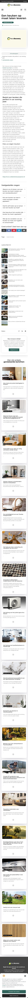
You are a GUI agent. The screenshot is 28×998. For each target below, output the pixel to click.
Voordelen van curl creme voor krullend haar (15, 280)
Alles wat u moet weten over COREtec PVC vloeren (11, 940)
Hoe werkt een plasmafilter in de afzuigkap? (13, 875)
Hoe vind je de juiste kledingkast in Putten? (13, 384)
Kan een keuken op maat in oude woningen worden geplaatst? (14, 199)
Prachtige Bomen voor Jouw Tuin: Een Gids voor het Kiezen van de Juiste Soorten (13, 843)
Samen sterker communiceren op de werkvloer (17, 301)
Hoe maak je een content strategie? (16, 290)
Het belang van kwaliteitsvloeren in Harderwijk (13, 646)
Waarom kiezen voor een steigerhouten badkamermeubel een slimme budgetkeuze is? (13, 417)
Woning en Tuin (8, 22)
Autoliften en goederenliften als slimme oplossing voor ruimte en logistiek (16, 260)
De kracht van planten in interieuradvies (10, 711)
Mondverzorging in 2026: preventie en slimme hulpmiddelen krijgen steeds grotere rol (17, 265)
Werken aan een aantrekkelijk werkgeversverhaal (15, 317)
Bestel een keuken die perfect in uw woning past (14, 57)
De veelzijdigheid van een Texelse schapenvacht (13, 515)
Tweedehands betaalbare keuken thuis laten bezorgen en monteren (16, 286)
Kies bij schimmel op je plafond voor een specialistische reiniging (14, 678)
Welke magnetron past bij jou (15, 274)
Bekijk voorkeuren (14, 995)
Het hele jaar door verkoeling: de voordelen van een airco (13, 547)
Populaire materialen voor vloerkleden (11, 809)
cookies (4, 985)
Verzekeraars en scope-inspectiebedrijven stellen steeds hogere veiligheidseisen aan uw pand (17, 255)
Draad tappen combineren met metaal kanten (15, 312)
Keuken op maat (10, 237)
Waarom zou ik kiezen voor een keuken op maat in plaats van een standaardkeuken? (14, 191)
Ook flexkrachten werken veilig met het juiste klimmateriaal (16, 249)
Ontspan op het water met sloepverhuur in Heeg (14, 306)
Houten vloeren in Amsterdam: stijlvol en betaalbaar (12, 482)
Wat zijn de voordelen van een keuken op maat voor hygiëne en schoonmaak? (14, 220)
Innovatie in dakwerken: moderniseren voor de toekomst (12, 580)
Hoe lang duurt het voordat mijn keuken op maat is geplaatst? (14, 213)
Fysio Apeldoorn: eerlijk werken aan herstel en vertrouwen (16, 296)
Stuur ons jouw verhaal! (14, 339)
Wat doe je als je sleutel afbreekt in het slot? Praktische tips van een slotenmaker (17, 270)
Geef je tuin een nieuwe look (11, 907)
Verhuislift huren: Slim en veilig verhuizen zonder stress (12, 449)
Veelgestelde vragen (7, 60)
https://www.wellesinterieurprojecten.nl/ (14, 176)
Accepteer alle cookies (14, 991)
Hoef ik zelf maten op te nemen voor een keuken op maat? (14, 207)
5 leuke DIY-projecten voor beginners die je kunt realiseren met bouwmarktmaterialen (14, 777)
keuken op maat (7, 68)
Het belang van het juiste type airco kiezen (13, 613)
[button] (25, 976)
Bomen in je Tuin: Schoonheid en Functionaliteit (13, 744)
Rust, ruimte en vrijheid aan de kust (16, 321)
